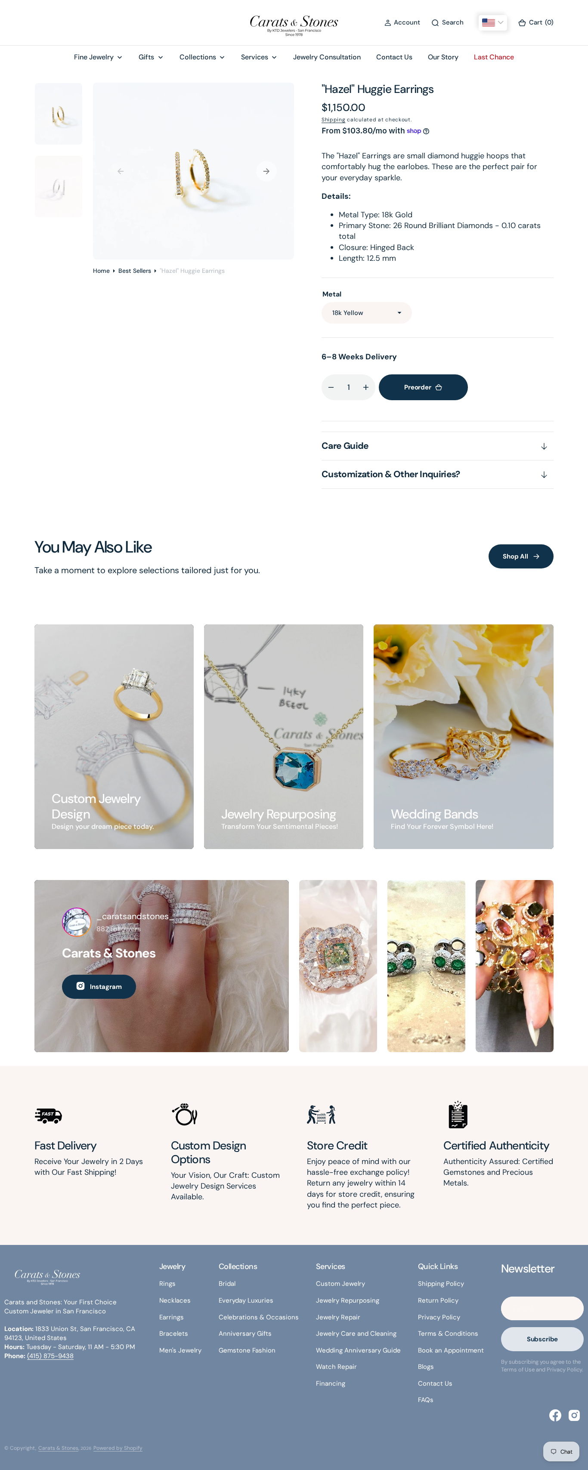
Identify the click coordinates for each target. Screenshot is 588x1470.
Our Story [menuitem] (443, 57)
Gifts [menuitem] (146, 57)
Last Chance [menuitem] (494, 57)
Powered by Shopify (117, 1448)
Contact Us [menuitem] (394, 57)
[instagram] (574, 1415)
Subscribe (542, 1339)
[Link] (114, 736)
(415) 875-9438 (50, 1356)
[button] (402, 22)
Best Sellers (134, 271)
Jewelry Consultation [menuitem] (327, 57)
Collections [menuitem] (197, 57)
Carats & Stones (58, 1448)
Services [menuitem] (254, 57)
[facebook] (555, 1415)
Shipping (334, 119)
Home (101, 271)
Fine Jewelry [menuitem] (94, 57)
